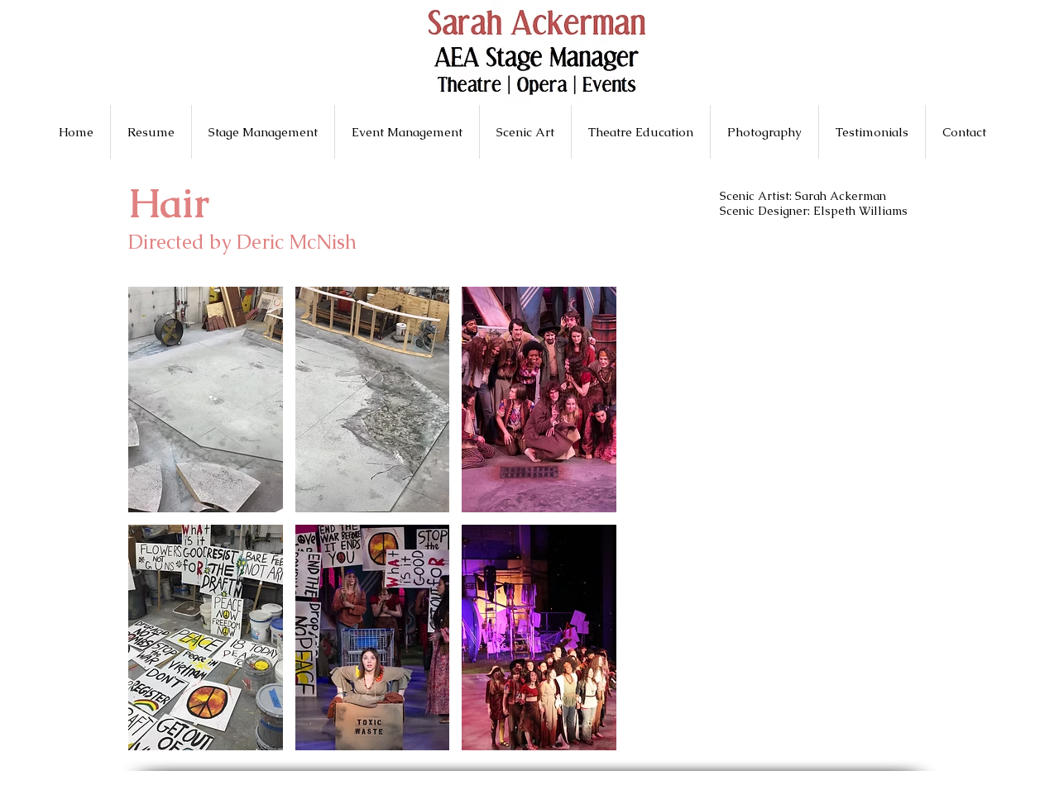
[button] (205, 399)
